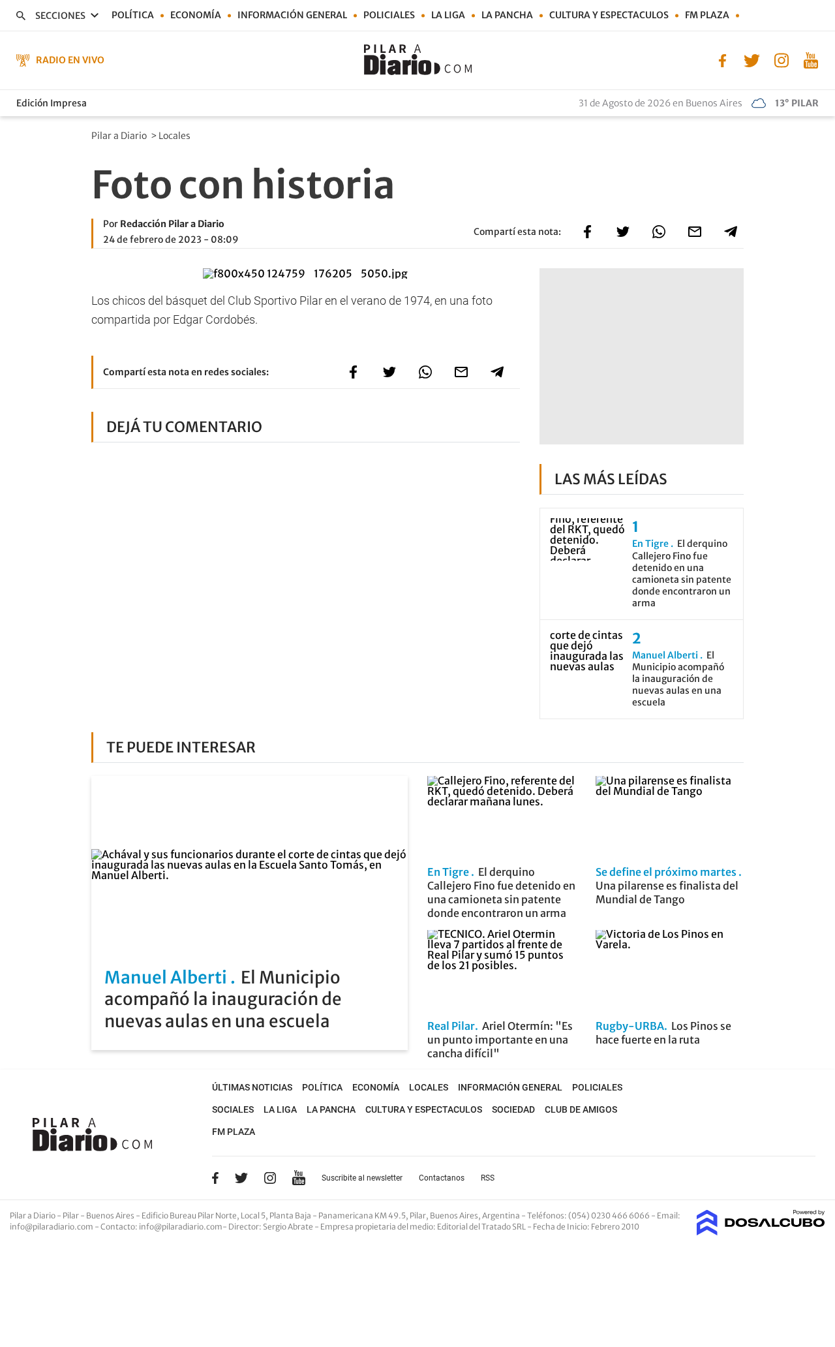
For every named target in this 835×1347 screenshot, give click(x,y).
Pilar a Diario (120, 136)
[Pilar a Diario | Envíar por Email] (695, 232)
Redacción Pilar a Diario (172, 224)
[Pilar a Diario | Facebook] (722, 59)
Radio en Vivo (70, 60)
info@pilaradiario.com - (55, 1226)
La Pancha (507, 15)
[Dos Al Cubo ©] (761, 1231)
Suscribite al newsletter (362, 1178)
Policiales (389, 15)
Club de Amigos (581, 1109)
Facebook (215, 1178)
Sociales (233, 1109)
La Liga (448, 15)
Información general (292, 15)
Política (133, 15)
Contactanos (441, 1178)
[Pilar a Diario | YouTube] (810, 59)
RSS (487, 1178)
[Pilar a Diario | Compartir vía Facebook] (587, 232)
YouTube (298, 1177)
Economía (195, 15)
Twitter (241, 1178)
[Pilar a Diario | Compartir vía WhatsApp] (659, 232)
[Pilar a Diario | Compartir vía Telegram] (731, 232)
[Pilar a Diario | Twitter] (752, 59)
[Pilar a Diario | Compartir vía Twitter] (623, 232)
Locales (175, 136)
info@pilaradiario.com (180, 1226)
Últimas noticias (252, 1087)
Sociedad (513, 1109)
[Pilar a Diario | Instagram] (781, 59)
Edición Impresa (51, 103)
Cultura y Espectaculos (609, 15)
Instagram (270, 1178)
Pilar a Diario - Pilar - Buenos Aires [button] (73, 1215)
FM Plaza (707, 15)
